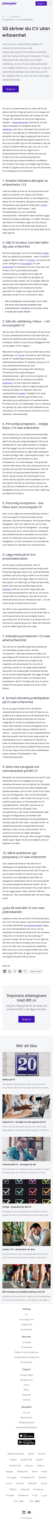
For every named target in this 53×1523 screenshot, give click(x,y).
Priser (26, 1385)
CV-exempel (26, 1347)
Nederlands (22, 1471)
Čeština (13, 1489)
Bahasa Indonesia (16, 1453)
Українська (23, 1495)
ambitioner (7, 383)
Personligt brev (26, 1319)
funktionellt (7, 267)
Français (29, 1465)
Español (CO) (15, 1465)
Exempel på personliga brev (26, 1357)
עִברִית (35, 1495)
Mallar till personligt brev (26, 1352)
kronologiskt (26, 263)
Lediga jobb (26, 1324)
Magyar (9, 1471)
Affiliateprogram (26, 1422)
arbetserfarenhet (20, 122)
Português (12, 1477)
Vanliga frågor (26, 1375)
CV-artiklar (14, 17)
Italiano (40, 1465)
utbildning (7, 129)
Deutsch (42, 1453)
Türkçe (44, 1483)
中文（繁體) (34, 1501)
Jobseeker (29, 1518)
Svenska (20, 1483)
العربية (44, 1495)
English (13, 1459)
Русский (10, 1495)
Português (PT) (28, 1477)
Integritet (26, 1394)
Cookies (26, 1399)
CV (3, 17)
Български (38, 1489)
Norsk (35, 1471)
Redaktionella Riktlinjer (26, 1427)
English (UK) (26, 1459)
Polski (44, 1471)
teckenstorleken (35, 925)
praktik (44, 205)
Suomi (9, 1483)
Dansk (31, 1453)
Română (42, 1477)
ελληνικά (25, 1489)
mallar (46, 253)
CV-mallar (26, 1342)
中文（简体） (19, 1501)
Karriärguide (26, 1362)
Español (39, 1459)
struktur (31, 260)
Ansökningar (27, 1329)
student (22, 393)
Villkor (26, 1389)
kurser (21, 355)
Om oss (26, 1412)
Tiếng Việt (32, 1483)
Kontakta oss (26, 1380)
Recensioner (26, 1417)
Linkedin (6, 589)
